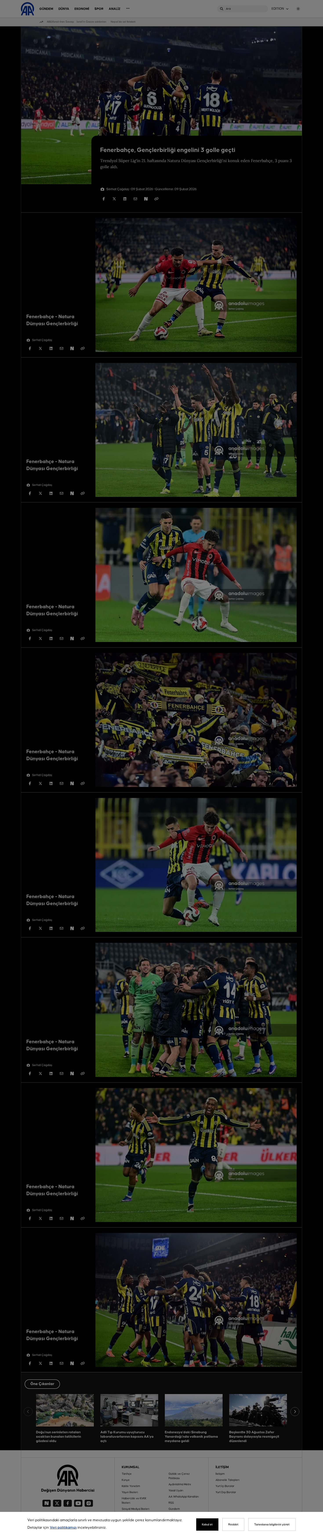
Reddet (233, 1524)
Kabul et (207, 1524)
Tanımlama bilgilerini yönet (272, 1524)
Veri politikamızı (63, 1528)
